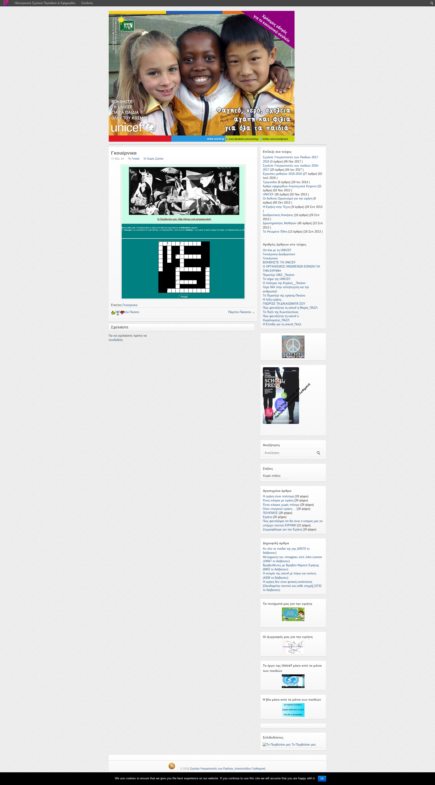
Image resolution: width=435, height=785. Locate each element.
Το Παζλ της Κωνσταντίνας (280, 312)
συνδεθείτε (116, 340)
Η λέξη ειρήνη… (273, 299)
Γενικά (135, 158)
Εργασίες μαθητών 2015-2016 (282, 173)
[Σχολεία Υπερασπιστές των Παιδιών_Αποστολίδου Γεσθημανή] (217, 76)
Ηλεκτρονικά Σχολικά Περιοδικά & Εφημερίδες (45, 3)
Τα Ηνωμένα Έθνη (275, 231)
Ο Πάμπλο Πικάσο (125, 312)
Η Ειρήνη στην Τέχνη (276, 207)
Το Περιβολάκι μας (303, 744)
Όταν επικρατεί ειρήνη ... (279, 508)
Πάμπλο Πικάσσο (241, 312)
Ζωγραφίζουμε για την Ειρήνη (282, 529)
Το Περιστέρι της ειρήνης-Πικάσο (284, 295)
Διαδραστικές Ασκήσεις (278, 215)
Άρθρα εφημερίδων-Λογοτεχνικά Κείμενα (290, 186)
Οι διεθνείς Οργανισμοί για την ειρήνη (287, 198)
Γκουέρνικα (130, 305)
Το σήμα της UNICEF (276, 279)
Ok (322, 778)
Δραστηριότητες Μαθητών (280, 223)
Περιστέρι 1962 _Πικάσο (278, 275)
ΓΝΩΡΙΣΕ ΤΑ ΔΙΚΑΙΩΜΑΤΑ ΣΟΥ (284, 303)
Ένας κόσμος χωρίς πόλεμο (281, 504)
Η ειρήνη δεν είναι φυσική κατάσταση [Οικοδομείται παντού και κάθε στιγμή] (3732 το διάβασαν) (292, 586)
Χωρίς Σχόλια (155, 158)
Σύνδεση (87, 3)
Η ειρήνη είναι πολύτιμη (278, 496)
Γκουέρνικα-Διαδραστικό (279, 254)
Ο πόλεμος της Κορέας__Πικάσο (284, 283)
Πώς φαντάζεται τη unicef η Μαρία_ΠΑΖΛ (290, 307)
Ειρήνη (267, 517)
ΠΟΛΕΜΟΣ (270, 513)
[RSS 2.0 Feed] (171, 768)
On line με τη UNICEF (277, 250)
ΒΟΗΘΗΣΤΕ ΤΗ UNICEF (279, 262)
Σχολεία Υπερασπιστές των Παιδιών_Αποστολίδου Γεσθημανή (227, 768)
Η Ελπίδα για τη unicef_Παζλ (282, 324)
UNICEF (268, 194)
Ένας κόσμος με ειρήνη (278, 500)
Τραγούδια (270, 182)
